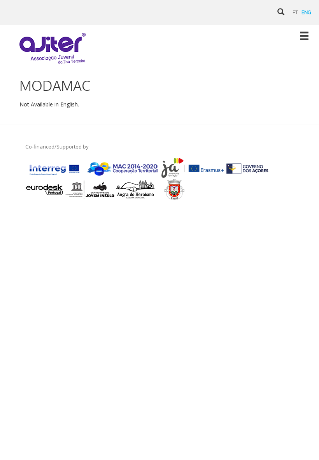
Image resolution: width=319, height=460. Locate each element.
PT (295, 12)
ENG (306, 12)
